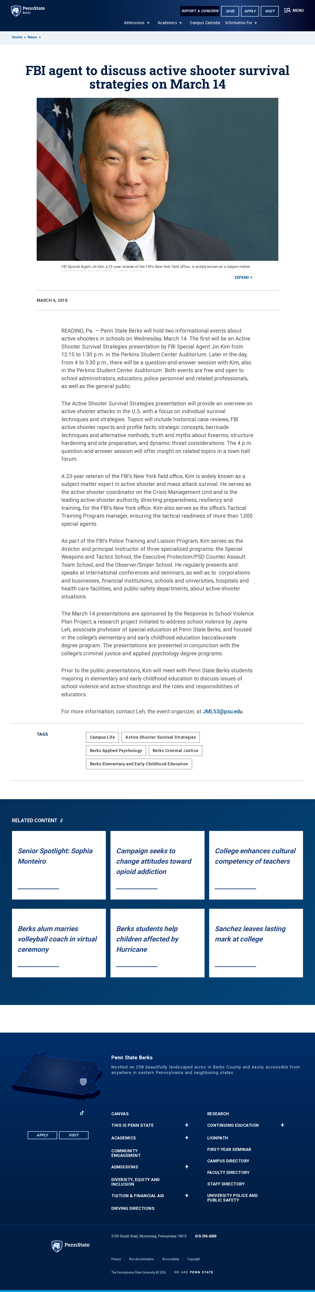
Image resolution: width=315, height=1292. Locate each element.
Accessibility (170, 1259)
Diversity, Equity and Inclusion (135, 1182)
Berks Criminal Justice (175, 750)
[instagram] (70, 1113)
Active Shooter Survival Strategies (160, 737)
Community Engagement (126, 1153)
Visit (270, 11)
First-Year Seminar (229, 1149)
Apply (250, 11)
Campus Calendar (205, 22)
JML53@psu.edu (222, 711)
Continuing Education (233, 1125)
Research (218, 1114)
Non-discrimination (141, 1259)
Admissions (134, 22)
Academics (167, 22)
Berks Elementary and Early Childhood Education (139, 763)
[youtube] (58, 1113)
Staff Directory (226, 1184)
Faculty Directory (228, 1172)
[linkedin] (46, 1113)
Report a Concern (199, 11)
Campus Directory (228, 1161)
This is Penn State (132, 1125)
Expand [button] (242, 277)
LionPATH (217, 1138)
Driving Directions (133, 1208)
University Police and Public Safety (232, 1197)
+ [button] (186, 1125)
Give (230, 11)
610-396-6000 (205, 1236)
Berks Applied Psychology (116, 750)
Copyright (193, 1259)
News (32, 37)
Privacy (116, 1259)
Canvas (120, 1114)
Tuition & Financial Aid (137, 1195)
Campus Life (102, 737)
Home (17, 37)
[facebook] (34, 1113)
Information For (239, 22)
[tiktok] (82, 1113)
